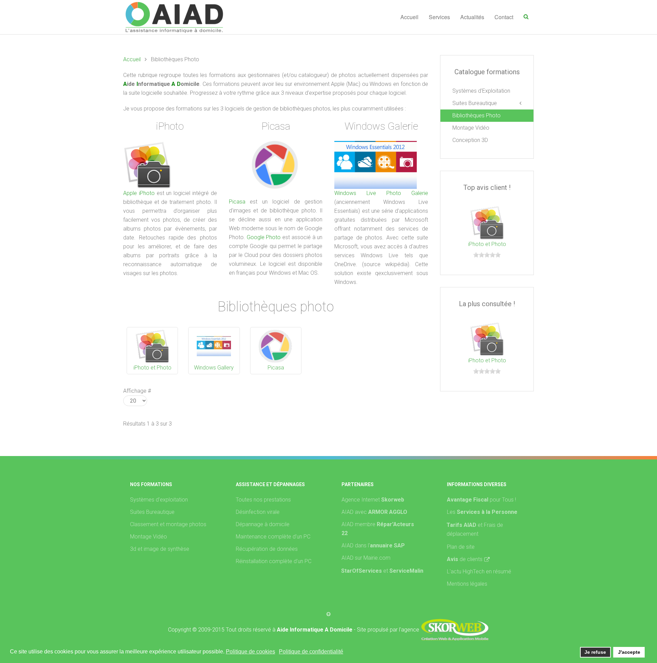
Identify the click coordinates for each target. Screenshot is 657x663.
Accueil (409, 17)
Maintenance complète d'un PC (273, 536)
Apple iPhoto (139, 193)
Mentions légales (467, 584)
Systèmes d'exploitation (159, 499)
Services (439, 17)
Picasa (237, 201)
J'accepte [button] (629, 652)
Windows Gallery (214, 367)
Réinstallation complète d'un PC (273, 561)
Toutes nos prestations (263, 499)
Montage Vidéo (470, 128)
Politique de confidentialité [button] (311, 651)
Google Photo (264, 237)
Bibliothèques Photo (476, 115)
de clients (464, 559)
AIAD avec (374, 512)
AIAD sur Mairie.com (366, 558)
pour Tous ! (481, 499)
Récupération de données (267, 549)
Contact (503, 17)
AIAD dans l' (373, 545)
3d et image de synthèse (159, 549)
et (403, 571)
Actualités (472, 17)
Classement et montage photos (168, 524)
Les (482, 512)
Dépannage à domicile (262, 524)
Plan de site (461, 547)
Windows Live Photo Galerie (381, 193)
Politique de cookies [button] (250, 651)
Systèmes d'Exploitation (481, 91)
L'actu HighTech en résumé (479, 571)
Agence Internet (373, 499)
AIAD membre (378, 528)
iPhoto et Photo (152, 367)
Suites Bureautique (474, 103)
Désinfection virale (258, 512)
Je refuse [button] (595, 652)
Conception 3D (470, 140)
